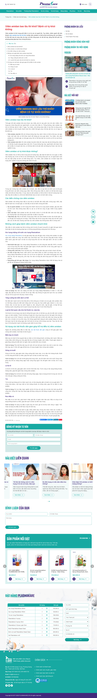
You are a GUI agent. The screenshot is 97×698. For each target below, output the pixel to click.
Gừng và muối (13, 66)
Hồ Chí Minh (69, 34)
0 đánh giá (16, 420)
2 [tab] (49, 501)
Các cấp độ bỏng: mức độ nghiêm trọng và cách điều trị (82, 117)
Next (92, 566)
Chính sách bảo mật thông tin (44, 676)
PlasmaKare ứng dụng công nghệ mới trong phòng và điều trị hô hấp (80, 81)
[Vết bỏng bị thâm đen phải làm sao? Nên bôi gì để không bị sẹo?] (69, 133)
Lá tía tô (11, 69)
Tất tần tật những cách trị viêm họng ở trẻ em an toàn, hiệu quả (17, 483)
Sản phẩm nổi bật (18, 538)
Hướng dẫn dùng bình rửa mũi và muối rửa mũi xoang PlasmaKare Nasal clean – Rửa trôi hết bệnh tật (78, 75)
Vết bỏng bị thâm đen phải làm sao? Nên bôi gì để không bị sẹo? (82, 133)
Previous (4, 566)
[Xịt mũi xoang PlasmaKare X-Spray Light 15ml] (38, 560)
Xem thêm (11, 495)
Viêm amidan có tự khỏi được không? (17, 49)
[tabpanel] (19, 481)
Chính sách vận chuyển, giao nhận (46, 670)
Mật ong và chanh (13, 64)
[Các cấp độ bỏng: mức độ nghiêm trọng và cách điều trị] (69, 118)
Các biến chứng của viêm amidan (16, 51)
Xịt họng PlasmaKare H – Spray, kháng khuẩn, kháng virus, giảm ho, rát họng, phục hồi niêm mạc (80, 573)
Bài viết (71, 95)
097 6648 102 (11, 4)
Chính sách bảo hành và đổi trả (45, 673)
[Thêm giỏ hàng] (9, 578)
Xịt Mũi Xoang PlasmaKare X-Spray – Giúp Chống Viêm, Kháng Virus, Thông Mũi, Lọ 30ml (59, 573)
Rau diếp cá (12, 73)
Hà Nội (68, 31)
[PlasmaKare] (48, 4)
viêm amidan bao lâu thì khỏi (17, 35)
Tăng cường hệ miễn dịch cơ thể (17, 58)
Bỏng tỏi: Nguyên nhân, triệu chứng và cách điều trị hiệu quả (83, 125)
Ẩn (15, 43)
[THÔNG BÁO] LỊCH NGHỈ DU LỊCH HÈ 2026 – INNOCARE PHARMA (82, 102)
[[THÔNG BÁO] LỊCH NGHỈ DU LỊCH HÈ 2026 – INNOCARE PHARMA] (69, 102)
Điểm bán (84, 4)
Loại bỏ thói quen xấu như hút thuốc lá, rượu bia (21, 60)
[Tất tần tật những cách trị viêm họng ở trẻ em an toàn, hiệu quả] (19, 472)
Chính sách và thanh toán (43, 666)
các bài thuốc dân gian (38, 330)
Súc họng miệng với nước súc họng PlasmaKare (21, 55)
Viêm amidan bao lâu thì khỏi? (15, 46)
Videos (67, 52)
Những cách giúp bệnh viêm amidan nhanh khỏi (19, 53)
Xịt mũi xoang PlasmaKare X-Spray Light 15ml (37, 571)
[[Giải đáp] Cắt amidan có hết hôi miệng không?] (78, 472)
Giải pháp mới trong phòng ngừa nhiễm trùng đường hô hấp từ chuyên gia (78, 86)
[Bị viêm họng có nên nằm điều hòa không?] (48, 472)
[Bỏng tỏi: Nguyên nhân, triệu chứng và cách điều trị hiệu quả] (69, 125)
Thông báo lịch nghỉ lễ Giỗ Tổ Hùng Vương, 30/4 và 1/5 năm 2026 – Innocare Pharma (82, 110)
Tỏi (10, 71)
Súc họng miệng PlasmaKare (13, 235)
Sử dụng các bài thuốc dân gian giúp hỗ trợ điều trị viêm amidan (24, 62)
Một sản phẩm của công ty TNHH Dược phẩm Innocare (21, 660)
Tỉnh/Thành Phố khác (72, 36)
